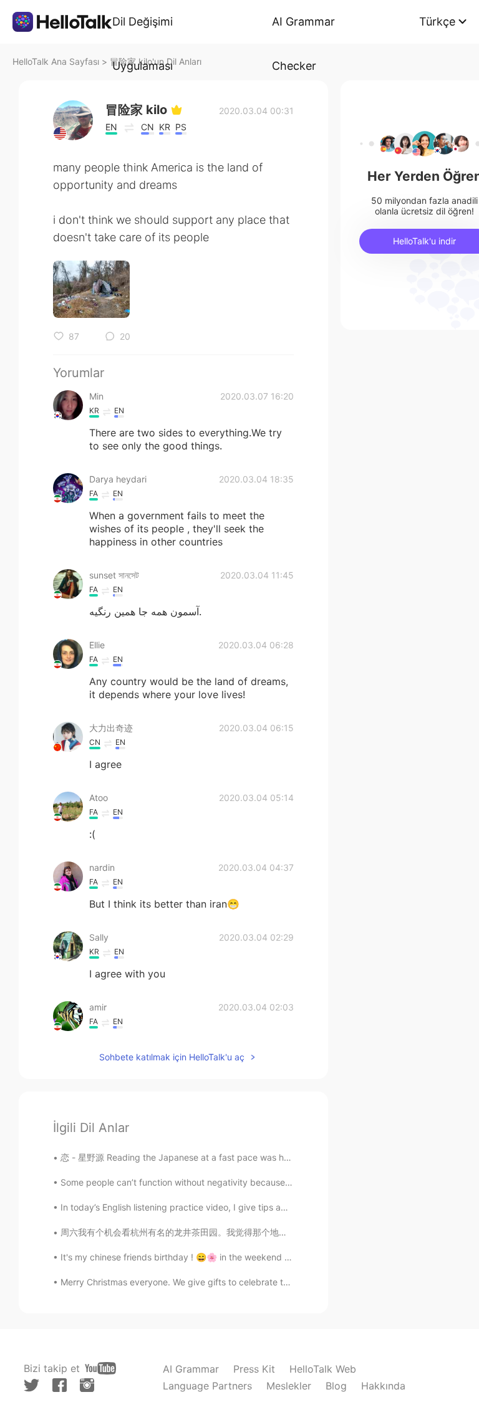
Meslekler (288, 1385)
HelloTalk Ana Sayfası (55, 61)
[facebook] (59, 1385)
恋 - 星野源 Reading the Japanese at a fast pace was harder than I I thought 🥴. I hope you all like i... (265, 1157)
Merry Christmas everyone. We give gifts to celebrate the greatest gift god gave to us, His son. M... (262, 1282)
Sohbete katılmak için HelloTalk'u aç (171, 1057)
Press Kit (254, 1369)
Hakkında (383, 1385)
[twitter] (31, 1385)
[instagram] (87, 1385)
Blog (336, 1385)
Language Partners (207, 1385)
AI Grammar (191, 1369)
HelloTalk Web (322, 1369)
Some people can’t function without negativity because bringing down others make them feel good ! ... (269, 1182)
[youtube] (100, 1368)
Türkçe (437, 21)
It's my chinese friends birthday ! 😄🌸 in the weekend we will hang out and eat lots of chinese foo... (264, 1257)
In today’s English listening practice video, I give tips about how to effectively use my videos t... (254, 1207)
